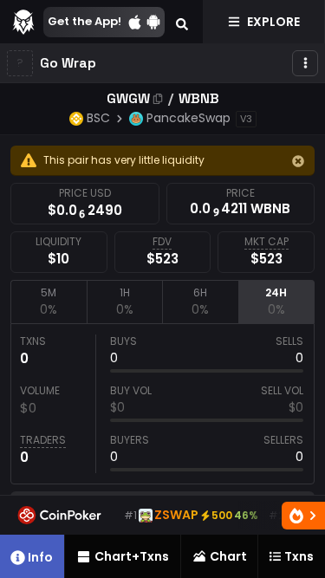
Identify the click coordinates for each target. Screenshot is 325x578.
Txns (299, 556)
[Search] (182, 21)
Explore (273, 21)
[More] (305, 63)
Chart (228, 556)
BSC (98, 118)
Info (40, 557)
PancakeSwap (188, 118)
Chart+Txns (131, 556)
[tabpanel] (162, 403)
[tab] (48, 301)
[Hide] (298, 161)
